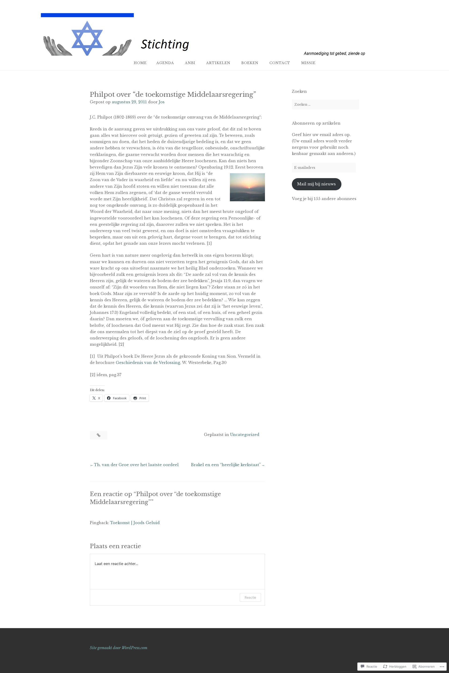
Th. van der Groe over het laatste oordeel (136, 464)
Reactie (250, 597)
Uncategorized (244, 434)
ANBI (190, 63)
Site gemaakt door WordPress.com (118, 647)
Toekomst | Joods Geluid (135, 522)
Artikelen (218, 63)
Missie (308, 63)
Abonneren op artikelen (316, 123)
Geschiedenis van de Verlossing (148, 362)
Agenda (165, 63)
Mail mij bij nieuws (316, 184)
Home (140, 63)
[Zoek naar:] (325, 104)
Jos (162, 102)
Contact (279, 63)
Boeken (249, 63)
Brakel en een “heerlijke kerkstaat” (226, 464)
